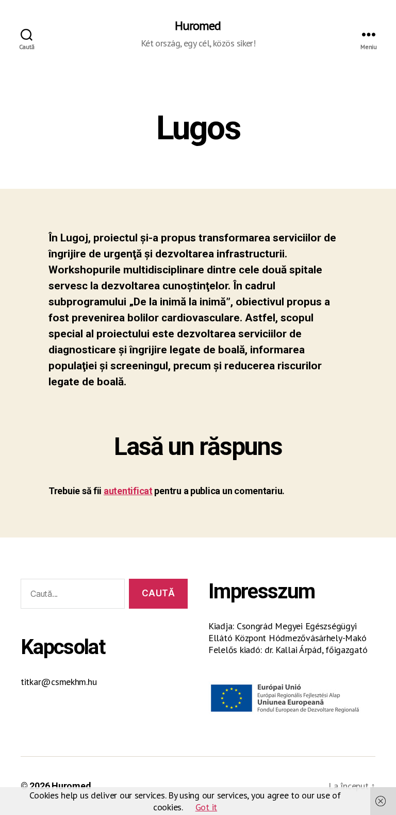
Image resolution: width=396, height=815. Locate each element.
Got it (206, 807)
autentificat (128, 490)
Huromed (198, 26)
